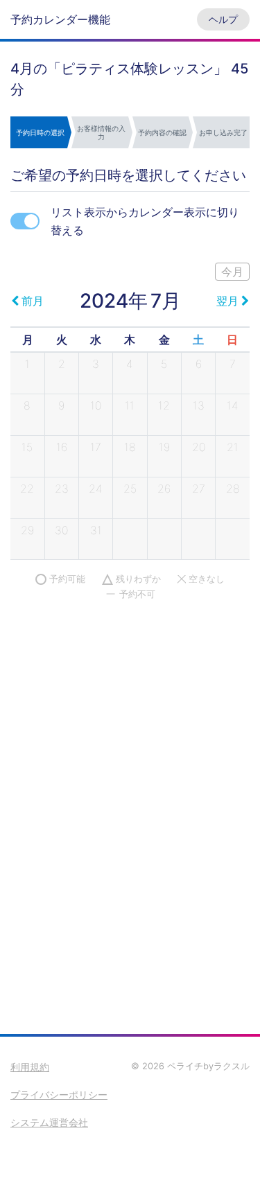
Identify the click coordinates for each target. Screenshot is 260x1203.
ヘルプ (223, 19)
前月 (32, 301)
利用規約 (29, 1067)
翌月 (227, 301)
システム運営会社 (49, 1122)
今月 (232, 272)
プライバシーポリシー (58, 1094)
